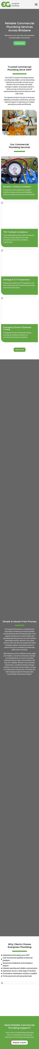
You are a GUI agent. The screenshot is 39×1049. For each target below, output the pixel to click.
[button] (36, 4)
